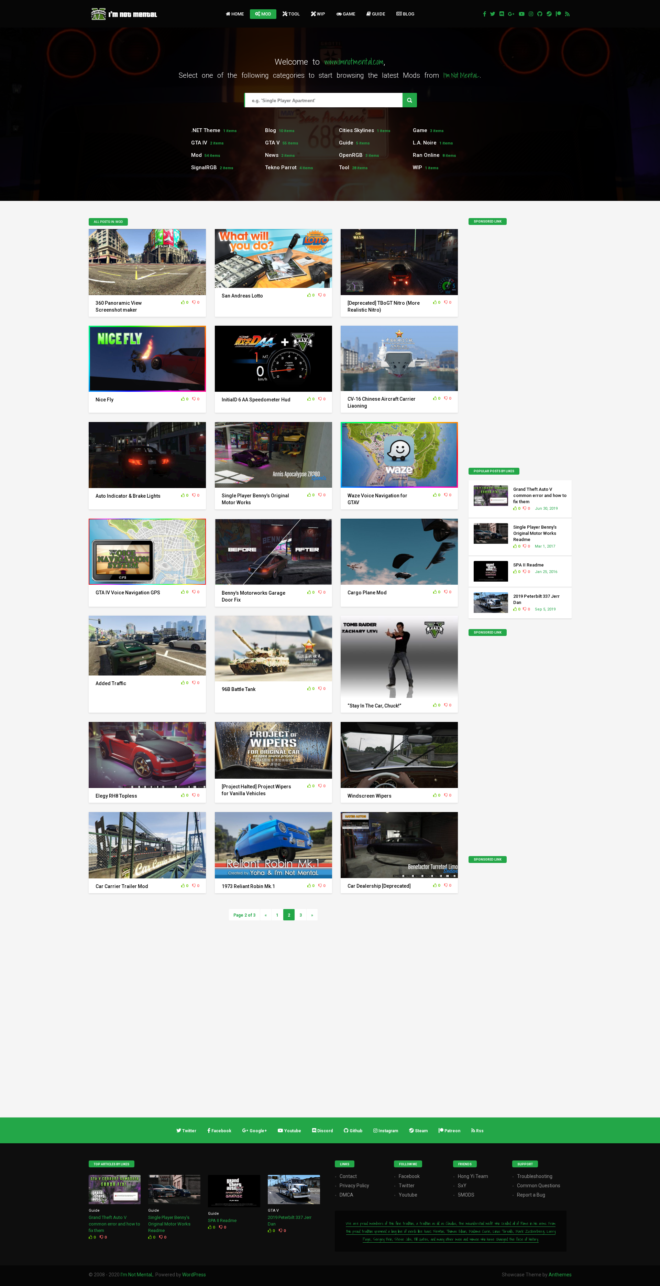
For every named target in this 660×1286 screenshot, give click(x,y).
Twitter (407, 1185)
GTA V (272, 143)
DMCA (346, 1195)
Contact (348, 1176)
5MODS (466, 1195)
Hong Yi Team (473, 1176)
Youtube (408, 1195)
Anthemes (560, 1274)
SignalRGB (204, 167)
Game (349, 14)
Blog (408, 14)
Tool (294, 14)
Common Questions (538, 1185)
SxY (462, 1185)
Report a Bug (531, 1195)
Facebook (409, 1176)
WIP (321, 14)
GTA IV (199, 143)
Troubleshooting (534, 1176)
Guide (378, 14)
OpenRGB (351, 155)
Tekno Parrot (281, 167)
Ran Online (426, 155)
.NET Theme (205, 130)
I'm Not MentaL (137, 1274)
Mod (266, 14)
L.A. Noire (425, 143)
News (271, 155)
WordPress (194, 1274)
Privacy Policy (354, 1185)
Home (237, 14)
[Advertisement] (520, 348)
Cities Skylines (356, 130)
